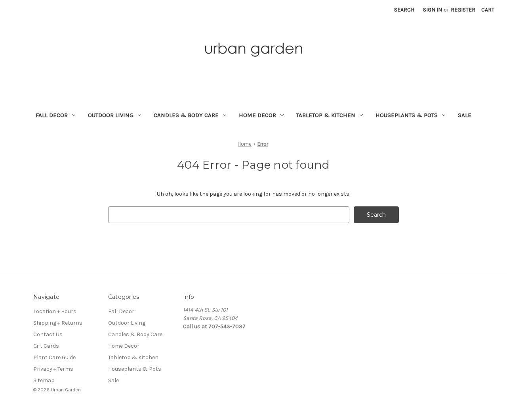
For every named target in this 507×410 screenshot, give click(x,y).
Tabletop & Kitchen (325, 115)
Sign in (432, 9)
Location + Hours (54, 311)
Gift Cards (46, 346)
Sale (464, 115)
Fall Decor (52, 115)
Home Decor (257, 115)
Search (404, 9)
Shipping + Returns (57, 323)
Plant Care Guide (54, 357)
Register (463, 9)
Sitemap (44, 380)
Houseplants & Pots (406, 115)
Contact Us (48, 334)
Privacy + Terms (53, 369)
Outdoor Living (110, 115)
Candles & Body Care (186, 115)
